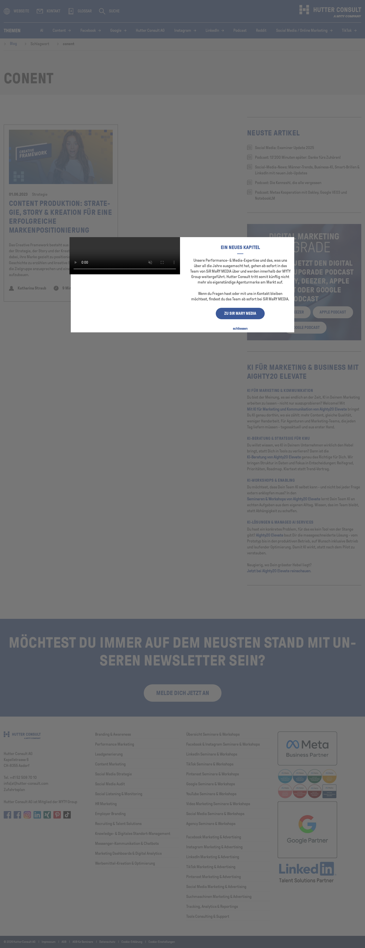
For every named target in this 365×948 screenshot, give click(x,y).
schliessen (240, 328)
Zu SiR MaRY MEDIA (240, 313)
